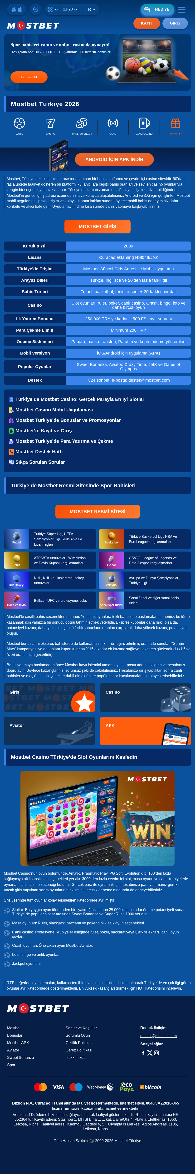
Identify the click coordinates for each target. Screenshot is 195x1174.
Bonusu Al (29, 77)
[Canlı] (113, 127)
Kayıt (146, 23)
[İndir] (16, 9)
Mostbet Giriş (97, 226)
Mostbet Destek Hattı (39, 451)
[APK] (145, 731)
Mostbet (13, 1028)
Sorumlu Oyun (78, 1035)
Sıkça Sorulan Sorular (40, 462)
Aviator (13, 1050)
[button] (186, 1160)
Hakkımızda (76, 1058)
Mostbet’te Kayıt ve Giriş (43, 430)
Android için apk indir (114, 159)
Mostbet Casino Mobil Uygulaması (54, 409)
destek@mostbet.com (158, 1036)
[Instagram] (156, 1053)
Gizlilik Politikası (79, 1043)
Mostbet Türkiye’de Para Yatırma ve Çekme (64, 441)
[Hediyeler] (175, 127)
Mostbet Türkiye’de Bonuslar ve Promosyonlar (68, 420)
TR (88, 9)
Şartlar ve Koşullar (81, 1028)
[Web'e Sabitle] (35, 9)
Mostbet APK (18, 1043)
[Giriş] (49, 697)
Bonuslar (14, 1035)
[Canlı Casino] (144, 127)
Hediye (162, 9)
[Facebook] (143, 1053)
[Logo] (33, 25)
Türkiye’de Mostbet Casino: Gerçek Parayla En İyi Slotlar (79, 399)
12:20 (68, 9)
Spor (11, 1065)
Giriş (175, 23)
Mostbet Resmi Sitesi (98, 511)
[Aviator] (49, 731)
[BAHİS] (19, 127)
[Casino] (50, 127)
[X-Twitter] (150, 1053)
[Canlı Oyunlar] (81, 127)
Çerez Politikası (79, 1050)
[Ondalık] (53, 9)
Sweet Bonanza (20, 1058)
